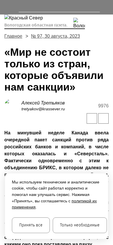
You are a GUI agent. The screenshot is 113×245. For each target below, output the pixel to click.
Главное (13, 36)
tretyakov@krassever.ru (43, 109)
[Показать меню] (7, 7)
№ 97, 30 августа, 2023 (55, 36)
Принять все (31, 225)
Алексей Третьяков (43, 102)
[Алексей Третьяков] (12, 105)
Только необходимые (80, 225)
